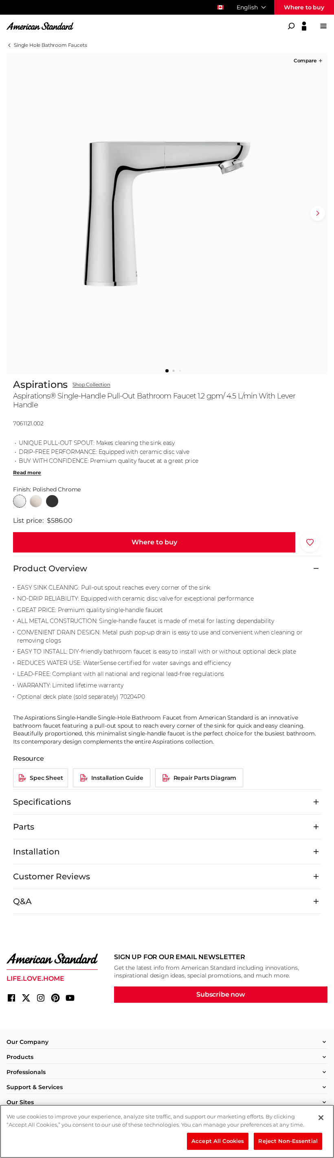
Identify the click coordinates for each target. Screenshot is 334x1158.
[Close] (321, 1118)
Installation (36, 851)
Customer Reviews (51, 876)
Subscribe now (220, 994)
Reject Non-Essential (288, 1141)
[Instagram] (41, 998)
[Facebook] (11, 998)
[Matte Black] (52, 501)
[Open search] (291, 26)
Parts (23, 827)
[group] (167, 213)
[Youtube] (70, 998)
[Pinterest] (55, 998)
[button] (309, 60)
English (247, 7)
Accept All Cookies (217, 1141)
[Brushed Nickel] (35, 501)
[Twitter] (26, 998)
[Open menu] (323, 26)
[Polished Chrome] (19, 501)
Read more (27, 472)
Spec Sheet (46, 778)
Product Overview (50, 568)
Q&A (22, 901)
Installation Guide (117, 778)
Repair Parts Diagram (205, 778)
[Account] (304, 26)
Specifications (42, 802)
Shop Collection (91, 384)
